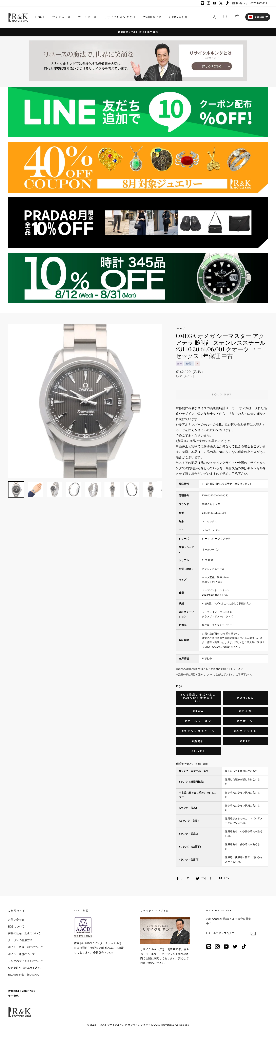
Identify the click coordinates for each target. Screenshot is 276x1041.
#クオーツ (245, 721)
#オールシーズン (198, 721)
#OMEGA (245, 698)
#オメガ (245, 711)
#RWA (198, 711)
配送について (16, 926)
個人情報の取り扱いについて (25, 975)
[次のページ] (159, 489)
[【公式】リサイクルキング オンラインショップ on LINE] (208, 946)
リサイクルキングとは (120, 17)
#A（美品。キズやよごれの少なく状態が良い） (198, 698)
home (179, 328)
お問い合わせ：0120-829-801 (249, 3)
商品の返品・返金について (24, 933)
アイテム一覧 (61, 17)
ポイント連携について (21, 954)
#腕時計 (198, 741)
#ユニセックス (245, 731)
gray (245, 741)
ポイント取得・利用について (25, 947)
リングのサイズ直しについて (25, 961)
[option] (138, 32)
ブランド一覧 (87, 17)
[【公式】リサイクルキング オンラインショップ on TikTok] (243, 946)
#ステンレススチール (198, 731)
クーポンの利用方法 (20, 940)
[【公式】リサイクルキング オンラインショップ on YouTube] (226, 946)
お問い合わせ (178, 17)
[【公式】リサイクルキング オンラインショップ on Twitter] (235, 946)
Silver (198, 751)
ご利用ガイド (152, 17)
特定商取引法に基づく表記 (24, 968)
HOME (40, 17)
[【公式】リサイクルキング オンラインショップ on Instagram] (217, 946)
